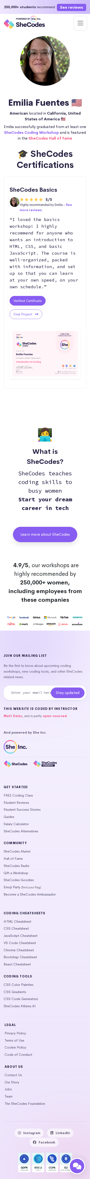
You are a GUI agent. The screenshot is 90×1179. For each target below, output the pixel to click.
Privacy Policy (15, 1033)
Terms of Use (14, 1040)
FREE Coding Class (18, 795)
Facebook (47, 1142)
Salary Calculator (16, 824)
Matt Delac (13, 716)
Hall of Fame (13, 858)
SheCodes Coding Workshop (31, 132)
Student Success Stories (22, 809)
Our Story (12, 1082)
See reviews (71, 7)
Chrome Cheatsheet (19, 950)
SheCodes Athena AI (20, 1006)
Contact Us (13, 1075)
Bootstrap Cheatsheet (20, 957)
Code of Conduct (18, 1054)
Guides (9, 817)
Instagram (31, 1133)
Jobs (8, 1089)
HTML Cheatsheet (17, 921)
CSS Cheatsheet (16, 928)
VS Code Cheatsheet (20, 943)
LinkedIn (63, 1133)
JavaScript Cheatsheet (20, 935)
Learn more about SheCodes (45, 534)
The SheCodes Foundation (25, 1103)
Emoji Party (12, 887)
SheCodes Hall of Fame (50, 138)
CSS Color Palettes (18, 984)
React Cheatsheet (17, 964)
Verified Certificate (27, 301)
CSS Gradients (15, 992)
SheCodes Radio (17, 866)
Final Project (23, 314)
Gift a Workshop (16, 873)
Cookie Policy (15, 1047)
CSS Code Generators (21, 999)
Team (8, 1096)
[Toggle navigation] (80, 23)
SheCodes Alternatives (21, 831)
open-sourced (55, 716)
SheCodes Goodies (19, 880)
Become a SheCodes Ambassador (30, 894)
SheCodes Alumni (17, 851)
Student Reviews (16, 802)
